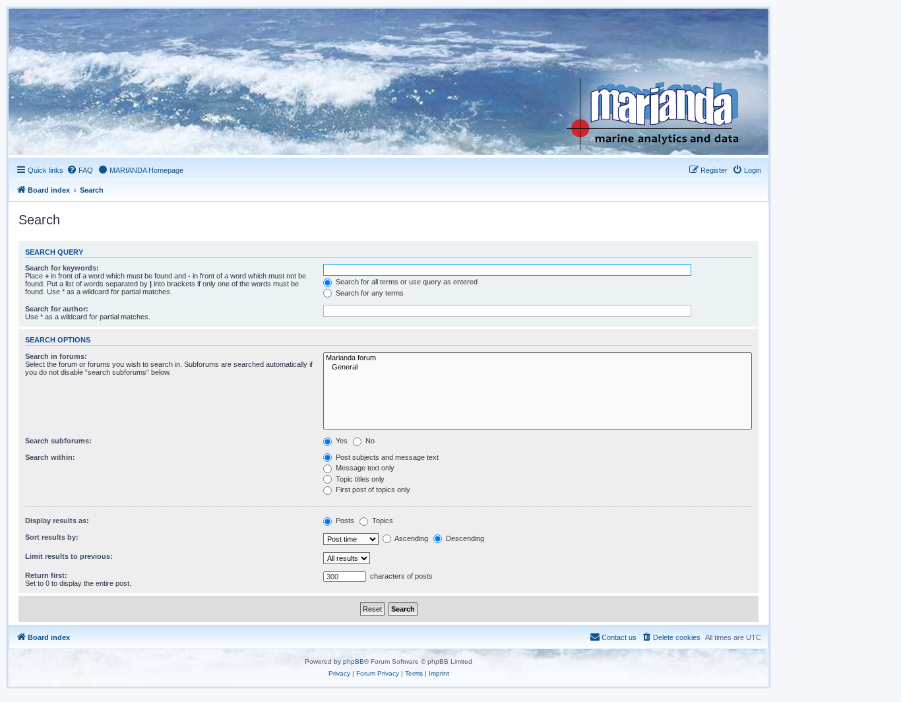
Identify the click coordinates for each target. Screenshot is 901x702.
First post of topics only (372, 490)
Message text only (364, 468)
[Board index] (662, 82)
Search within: (50, 457)
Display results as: (57, 521)
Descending (464, 538)
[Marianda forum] (538, 358)
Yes (341, 441)
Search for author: (56, 309)
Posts (344, 521)
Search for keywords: (62, 268)
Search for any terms (369, 293)
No (369, 441)
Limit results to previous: (69, 556)
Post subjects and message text (386, 457)
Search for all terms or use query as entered (406, 282)
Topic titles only (359, 479)
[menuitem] (80, 170)
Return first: (46, 575)
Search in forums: (56, 356)
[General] (538, 367)
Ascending (410, 538)
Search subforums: (58, 441)
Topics (381, 521)
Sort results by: (51, 537)
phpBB (353, 661)
